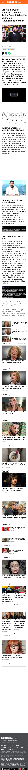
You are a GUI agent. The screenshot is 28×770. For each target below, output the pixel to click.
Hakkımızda (3, 742)
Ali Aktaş (23, 211)
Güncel (11, 745)
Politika (3, 749)
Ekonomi (3, 747)
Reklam (8, 742)
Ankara (4, 113)
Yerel (22, 747)
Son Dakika (4, 745)
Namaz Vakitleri (12, 749)
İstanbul (22, 271)
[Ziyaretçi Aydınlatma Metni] (13, 765)
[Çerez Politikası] (10, 764)
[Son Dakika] (14, 2)
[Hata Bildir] (22, 765)
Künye (16, 742)
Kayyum (10, 267)
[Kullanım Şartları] (5, 763)
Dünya (17, 745)
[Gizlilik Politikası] (14, 763)
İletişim (12, 742)
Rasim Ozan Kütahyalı (15, 121)
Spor (9, 747)
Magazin (16, 747)
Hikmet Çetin (17, 267)
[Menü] (3, 2)
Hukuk (14, 249)
